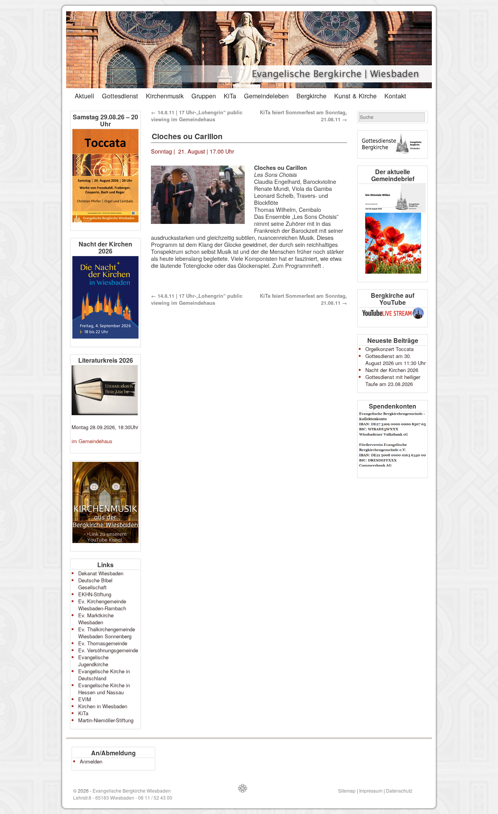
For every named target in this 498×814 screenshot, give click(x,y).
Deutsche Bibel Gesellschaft (95, 583)
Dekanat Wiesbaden (100, 573)
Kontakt (395, 95)
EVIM (84, 699)
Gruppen (203, 95)
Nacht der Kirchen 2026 (391, 370)
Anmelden (91, 761)
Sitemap (347, 790)
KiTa (230, 95)
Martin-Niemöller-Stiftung (105, 720)
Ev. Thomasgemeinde (102, 643)
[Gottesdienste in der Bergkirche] (392, 144)
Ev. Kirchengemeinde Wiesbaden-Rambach (102, 604)
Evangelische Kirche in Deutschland (104, 674)
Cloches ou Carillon (187, 136)
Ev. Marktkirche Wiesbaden (96, 618)
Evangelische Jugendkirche (93, 660)
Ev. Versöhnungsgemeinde (108, 650)
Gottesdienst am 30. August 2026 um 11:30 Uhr (395, 359)
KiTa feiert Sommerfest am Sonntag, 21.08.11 (303, 115)
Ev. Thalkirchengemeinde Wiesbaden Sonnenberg (106, 632)
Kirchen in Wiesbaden (102, 706)
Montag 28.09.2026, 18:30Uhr (105, 427)
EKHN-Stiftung (94, 594)
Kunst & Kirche (355, 95)
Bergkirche (311, 95)
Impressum (370, 790)
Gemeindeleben (266, 95)
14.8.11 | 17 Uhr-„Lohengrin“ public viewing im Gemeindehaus (196, 115)
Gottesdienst (120, 95)
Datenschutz (399, 790)
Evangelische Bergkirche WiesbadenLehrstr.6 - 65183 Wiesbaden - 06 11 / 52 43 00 (122, 794)
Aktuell (84, 95)
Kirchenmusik (165, 95)
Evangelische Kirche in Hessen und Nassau (104, 688)
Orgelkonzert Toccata (389, 349)
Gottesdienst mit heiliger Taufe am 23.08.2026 (392, 380)
